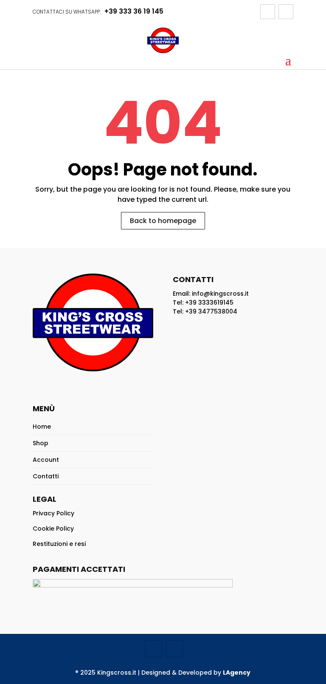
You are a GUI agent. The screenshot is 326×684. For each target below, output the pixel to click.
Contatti (46, 476)
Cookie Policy (53, 528)
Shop (40, 443)
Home (42, 426)
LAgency (236, 672)
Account (46, 459)
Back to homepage (163, 221)
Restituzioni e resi (59, 544)
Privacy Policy (53, 513)
